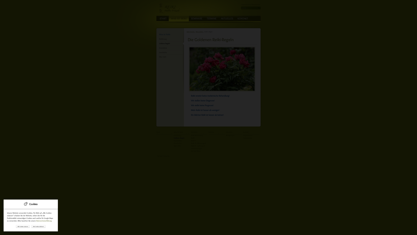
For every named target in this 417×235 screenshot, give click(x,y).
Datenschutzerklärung (44, 221)
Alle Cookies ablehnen (38, 226)
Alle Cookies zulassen (23, 226)
